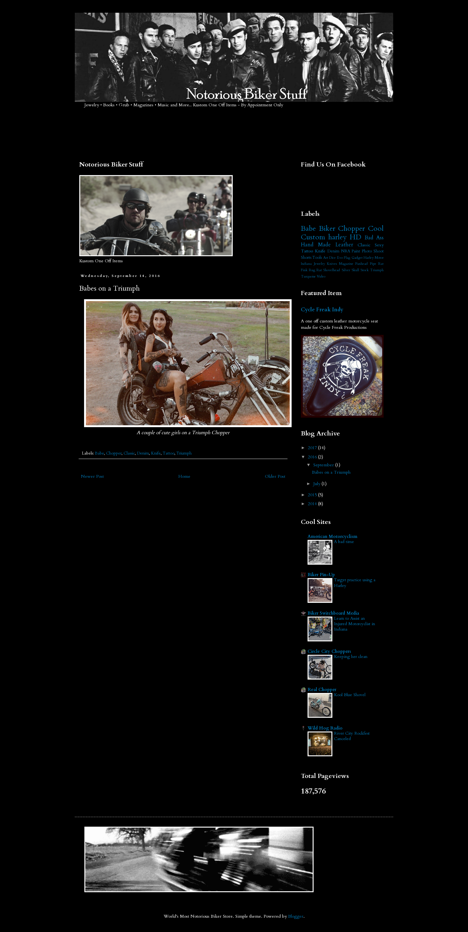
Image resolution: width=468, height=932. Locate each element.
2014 (313, 504)
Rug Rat (315, 270)
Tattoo (168, 453)
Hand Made (316, 244)
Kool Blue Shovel (349, 695)
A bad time (344, 542)
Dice (332, 257)
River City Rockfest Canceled (352, 736)
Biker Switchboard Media (333, 613)
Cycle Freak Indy (322, 309)
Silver (346, 270)
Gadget (357, 257)
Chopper (114, 453)
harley (337, 237)
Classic (129, 453)
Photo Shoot (373, 251)
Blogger (295, 916)
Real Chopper (322, 690)
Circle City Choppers (329, 651)
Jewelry (319, 263)
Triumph (184, 453)
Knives (332, 263)
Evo (340, 257)
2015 (313, 495)
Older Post (275, 476)
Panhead (361, 263)
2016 (313, 457)
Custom (313, 237)
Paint (355, 251)
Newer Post (92, 476)
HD (355, 237)
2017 (313, 448)
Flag (347, 257)
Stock (364, 270)
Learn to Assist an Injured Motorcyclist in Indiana (354, 624)
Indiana (306, 263)
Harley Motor (374, 257)
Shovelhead (331, 270)
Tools (317, 257)
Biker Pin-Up (321, 575)
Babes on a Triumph (331, 472)
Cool (376, 228)
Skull (355, 270)
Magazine (346, 263)
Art (325, 257)
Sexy (379, 245)
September (324, 465)
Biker (327, 228)
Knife (156, 453)
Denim (143, 453)
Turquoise (308, 276)
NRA (345, 251)
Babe (99, 453)
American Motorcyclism (333, 536)
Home (184, 476)
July (317, 484)
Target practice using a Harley (354, 582)
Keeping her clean (350, 657)
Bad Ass (374, 237)
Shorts (306, 257)
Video (321, 276)
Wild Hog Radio (325, 728)
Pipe (373, 263)
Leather (344, 244)
